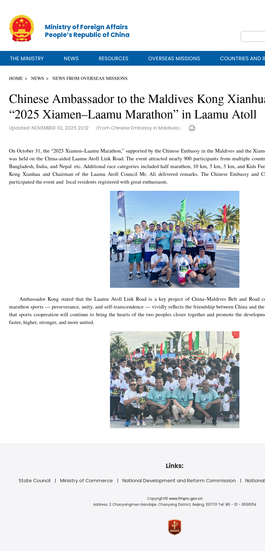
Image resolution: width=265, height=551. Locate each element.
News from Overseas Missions (90, 78)
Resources (113, 58)
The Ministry (27, 58)
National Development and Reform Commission (179, 480)
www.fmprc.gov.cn (186, 498)
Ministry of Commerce (86, 480)
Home (16, 78)
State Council (34, 480)
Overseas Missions (174, 58)
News (71, 58)
